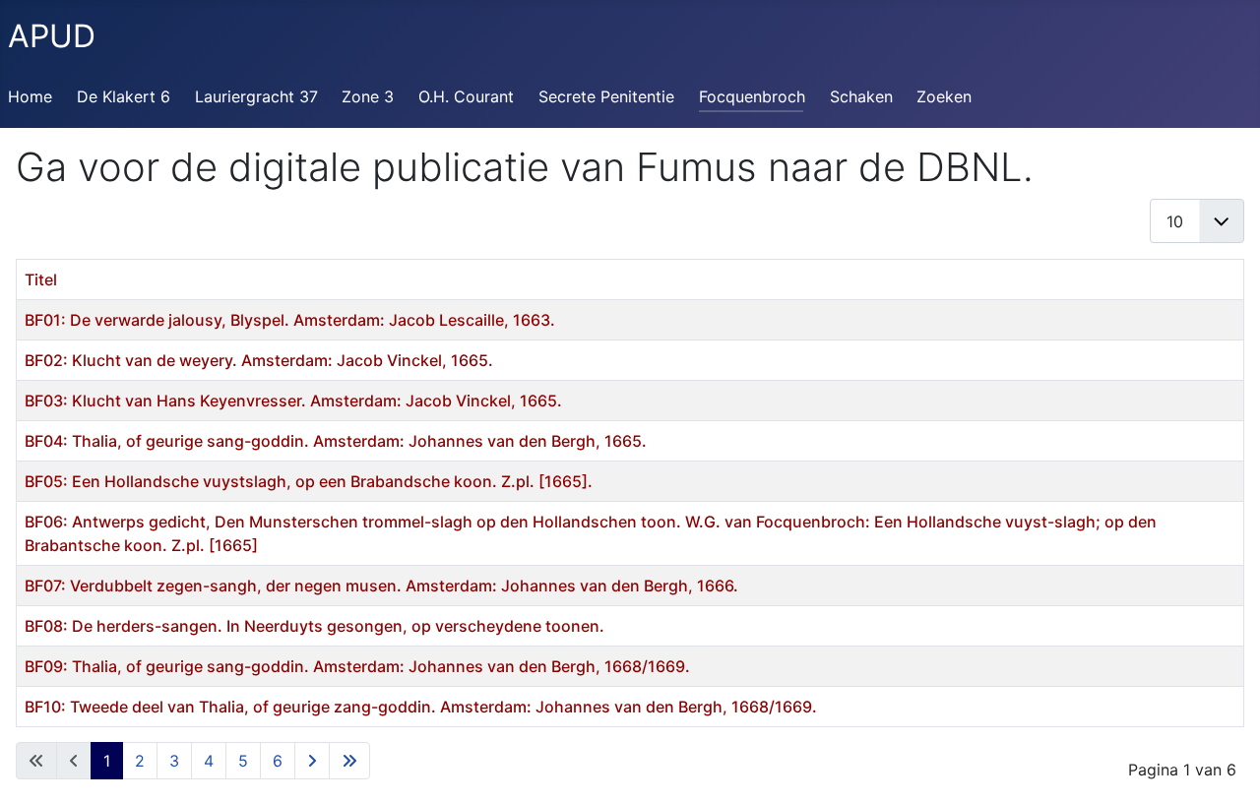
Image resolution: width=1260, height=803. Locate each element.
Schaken (861, 96)
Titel (41, 279)
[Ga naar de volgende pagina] (312, 760)
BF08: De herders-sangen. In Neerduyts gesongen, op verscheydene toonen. (314, 626)
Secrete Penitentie (606, 96)
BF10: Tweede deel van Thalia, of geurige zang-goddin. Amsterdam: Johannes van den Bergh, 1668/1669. (421, 706)
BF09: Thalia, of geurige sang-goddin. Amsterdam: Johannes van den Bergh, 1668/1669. (357, 666)
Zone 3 (368, 96)
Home (30, 96)
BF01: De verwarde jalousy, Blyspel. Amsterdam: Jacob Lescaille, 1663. (290, 320)
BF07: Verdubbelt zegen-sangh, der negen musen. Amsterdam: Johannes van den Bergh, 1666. (381, 585)
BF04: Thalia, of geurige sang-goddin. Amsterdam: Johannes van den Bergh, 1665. (336, 441)
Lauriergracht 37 (256, 96)
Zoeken (944, 96)
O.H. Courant (466, 96)
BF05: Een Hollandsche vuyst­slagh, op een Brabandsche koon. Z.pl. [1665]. (309, 481)
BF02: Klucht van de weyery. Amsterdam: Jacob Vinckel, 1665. (259, 360)
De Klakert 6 (123, 96)
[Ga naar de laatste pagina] (349, 760)
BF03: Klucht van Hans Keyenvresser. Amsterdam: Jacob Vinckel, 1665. (293, 400)
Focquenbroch (752, 96)
